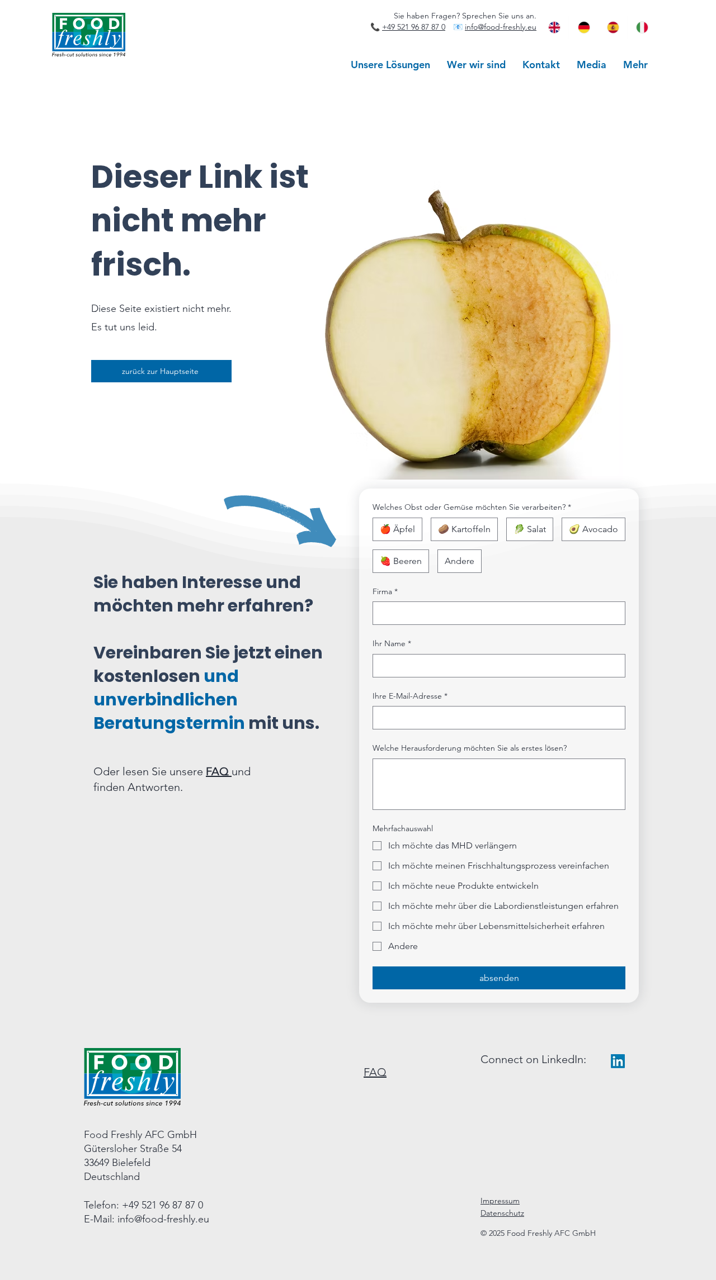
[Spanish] (612, 27)
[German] (582, 27)
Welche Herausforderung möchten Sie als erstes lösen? (470, 748)
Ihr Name (392, 643)
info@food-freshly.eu (500, 27)
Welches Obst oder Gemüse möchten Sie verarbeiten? (472, 507)
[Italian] (641, 27)
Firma (385, 591)
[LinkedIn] (618, 1061)
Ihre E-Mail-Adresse (410, 696)
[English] (554, 27)
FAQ (219, 771)
